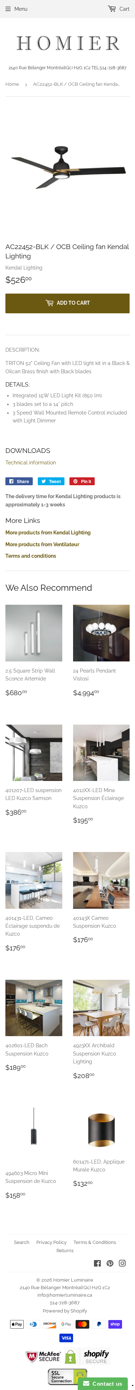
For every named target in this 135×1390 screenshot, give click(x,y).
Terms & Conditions (94, 1242)
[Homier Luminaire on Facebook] (97, 1264)
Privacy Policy (51, 1242)
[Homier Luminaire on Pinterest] (110, 1264)
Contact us (105, 1384)
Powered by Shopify (65, 1311)
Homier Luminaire (73, 1280)
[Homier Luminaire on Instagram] (122, 1264)
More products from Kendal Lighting (48, 532)
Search (22, 1242)
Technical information (30, 462)
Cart (124, 9)
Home (12, 84)
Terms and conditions (30, 556)
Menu (20, 9)
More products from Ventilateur (42, 544)
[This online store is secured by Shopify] (87, 1363)
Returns (65, 1250)
